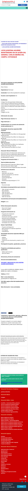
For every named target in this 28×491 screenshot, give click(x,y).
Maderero (3, 465)
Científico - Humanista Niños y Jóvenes (10, 403)
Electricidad (4, 461)
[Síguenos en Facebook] (27, 1)
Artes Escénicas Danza (6, 453)
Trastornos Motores (5, 443)
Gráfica (2, 462)
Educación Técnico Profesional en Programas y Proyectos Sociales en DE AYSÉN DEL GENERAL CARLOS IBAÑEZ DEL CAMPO (13, 359)
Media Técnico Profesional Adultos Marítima (11, 429)
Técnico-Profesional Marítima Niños (9, 409)
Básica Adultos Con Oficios (7, 419)
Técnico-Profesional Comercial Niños (10, 407)
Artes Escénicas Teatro (6, 455)
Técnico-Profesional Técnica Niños (9, 406)
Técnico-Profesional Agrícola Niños (9, 411)
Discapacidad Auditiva (6, 438)
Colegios (3, 397)
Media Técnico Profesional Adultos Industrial (12, 425)
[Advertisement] (14, 24)
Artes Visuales (4, 456)
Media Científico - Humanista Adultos (10, 420)
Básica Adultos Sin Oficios (7, 417)
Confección (3, 458)
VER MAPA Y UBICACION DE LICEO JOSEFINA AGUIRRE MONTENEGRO (12, 263)
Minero (2, 470)
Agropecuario (4, 451)
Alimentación (4, 452)
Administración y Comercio (7, 449)
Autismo (3, 436)
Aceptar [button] (21, 486)
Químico (3, 473)
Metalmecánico (5, 468)
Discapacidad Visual (6, 440)
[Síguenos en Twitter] (24, 1)
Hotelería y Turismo (6, 464)
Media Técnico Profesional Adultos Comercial (12, 422)
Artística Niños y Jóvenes (7, 410)
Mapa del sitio (23, 479)
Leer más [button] (7, 488)
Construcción (4, 459)
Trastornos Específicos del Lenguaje (9, 442)
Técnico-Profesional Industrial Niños (10, 404)
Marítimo (3, 467)
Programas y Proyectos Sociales (8, 471)
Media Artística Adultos (6, 427)
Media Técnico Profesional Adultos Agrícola (11, 426)
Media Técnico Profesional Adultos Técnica (11, 423)
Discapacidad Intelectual (7, 439)
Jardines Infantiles (5, 391)
